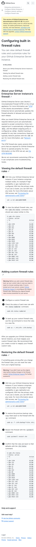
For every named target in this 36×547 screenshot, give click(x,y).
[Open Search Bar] (28, 3)
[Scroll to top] (32, 543)
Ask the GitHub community (11, 518)
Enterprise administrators (12, 7)
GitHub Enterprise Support (16, 374)
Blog (20, 540)
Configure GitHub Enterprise (13, 9)
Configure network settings (13, 11)
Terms (18, 538)
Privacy (23, 538)
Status (29, 538)
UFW (30, 106)
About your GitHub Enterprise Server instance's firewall (17, 93)
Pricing (4, 540)
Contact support (8, 521)
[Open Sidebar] (2, 10)
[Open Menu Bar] (32, 3)
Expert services (12, 540)
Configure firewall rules (12, 13)
